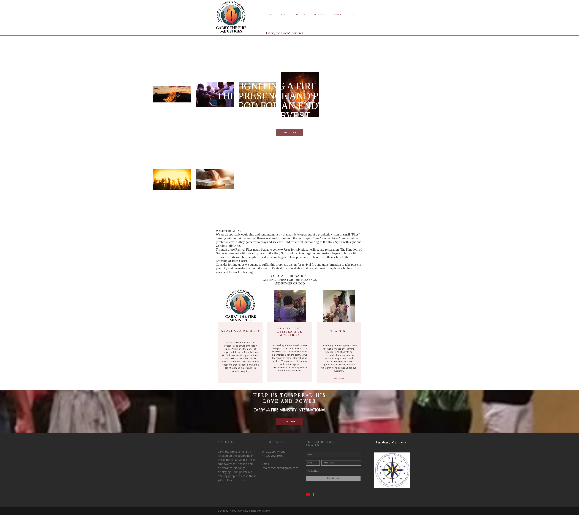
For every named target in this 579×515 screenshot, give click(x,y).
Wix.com (266, 510)
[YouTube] (308, 494)
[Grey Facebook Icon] (314, 494)
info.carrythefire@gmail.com (280, 468)
